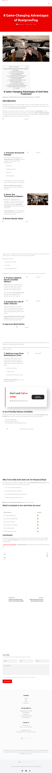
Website (37, 660)
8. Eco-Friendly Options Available (17, 83)
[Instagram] (26, 770)
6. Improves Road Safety (17, 78)
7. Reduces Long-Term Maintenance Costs (17, 80)
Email (21, 660)
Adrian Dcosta (38, 766)
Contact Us (26, 703)
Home (26, 698)
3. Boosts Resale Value (17, 74)
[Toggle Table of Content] (26, 67)
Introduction (16, 70)
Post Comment (7, 681)
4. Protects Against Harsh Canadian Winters (17, 75)
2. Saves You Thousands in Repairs (17, 73)
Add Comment (7, 665)
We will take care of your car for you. (19, 82)
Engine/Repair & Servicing (26, 711)
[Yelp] (29, 770)
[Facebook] (22, 770)
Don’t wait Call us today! (16, 81)
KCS (27, 766)
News (35, 24)
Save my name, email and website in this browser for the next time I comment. (19, 677)
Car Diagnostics (26, 717)
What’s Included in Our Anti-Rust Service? (17, 86)
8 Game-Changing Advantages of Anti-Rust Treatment (16, 68)
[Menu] (48, 3)
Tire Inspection (26, 712)
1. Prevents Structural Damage (17, 71)
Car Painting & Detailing (26, 716)
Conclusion (17, 88)
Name (5, 660)
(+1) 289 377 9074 (27, 727)
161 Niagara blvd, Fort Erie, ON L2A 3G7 (26, 731)
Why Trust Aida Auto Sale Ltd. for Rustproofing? (17, 85)
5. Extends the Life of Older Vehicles (17, 77)
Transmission (26, 714)
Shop (26, 700)
